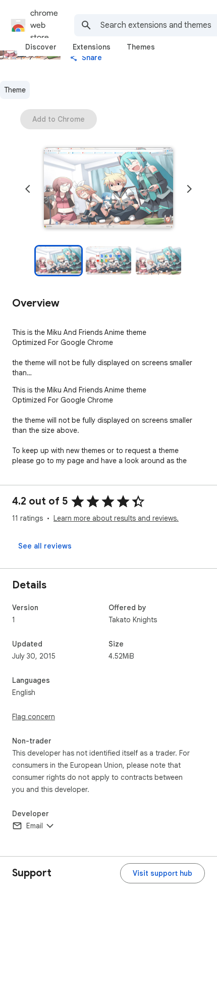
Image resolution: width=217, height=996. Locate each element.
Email (34, 825)
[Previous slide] (28, 189)
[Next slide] (189, 189)
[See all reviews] (45, 546)
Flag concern (33, 716)
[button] (108, 188)
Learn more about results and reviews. (116, 518)
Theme (15, 89)
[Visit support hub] (162, 873)
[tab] (41, 47)
